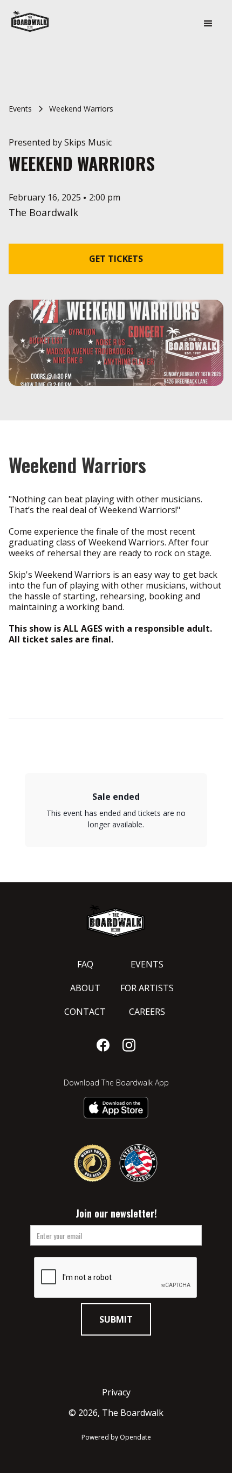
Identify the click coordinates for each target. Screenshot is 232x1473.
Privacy (116, 1392)
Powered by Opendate (116, 1437)
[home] (59, 21)
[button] (208, 24)
